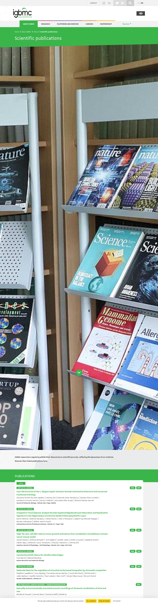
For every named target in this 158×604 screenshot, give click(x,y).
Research (45, 24)
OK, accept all (91, 601)
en (142, 3)
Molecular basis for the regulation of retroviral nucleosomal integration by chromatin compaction (61, 570)
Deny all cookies (104, 601)
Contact (93, 3)
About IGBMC (28, 24)
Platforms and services (68, 24)
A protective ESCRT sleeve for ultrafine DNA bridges (40, 555)
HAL (132, 488)
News (36, 32)
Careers (89, 24)
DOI (138, 488)
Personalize (117, 601)
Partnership (106, 24)
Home (17, 32)
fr (138, 3)
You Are (125, 24)
